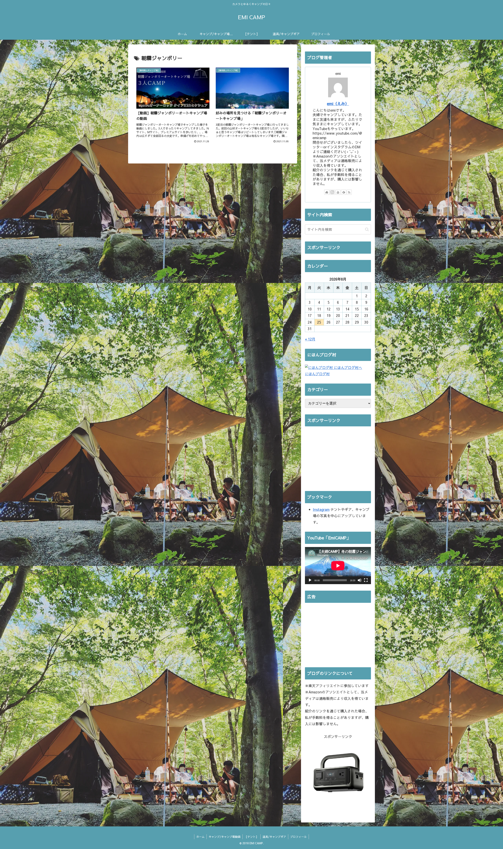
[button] (366, 229)
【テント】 (251, 837)
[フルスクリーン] (366, 580)
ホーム (200, 837)
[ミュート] (360, 580)
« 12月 (310, 339)
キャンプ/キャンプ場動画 (224, 837)
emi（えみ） (338, 103)
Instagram (321, 509)
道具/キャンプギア (274, 837)
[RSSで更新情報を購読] (349, 192)
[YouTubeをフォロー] (338, 192)
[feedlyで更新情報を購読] (343, 192)
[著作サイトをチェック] (326, 192)
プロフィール (298, 837)
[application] (338, 565)
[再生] (310, 580)
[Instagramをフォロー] (332, 192)
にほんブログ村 (317, 373)
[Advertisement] (338, 457)
